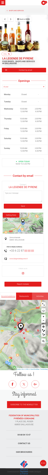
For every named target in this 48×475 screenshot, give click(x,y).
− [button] (43, 320)
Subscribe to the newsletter (24, 405)
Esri (23, 369)
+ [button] (43, 316)
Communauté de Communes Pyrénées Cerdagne (24, 472)
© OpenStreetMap (34, 369)
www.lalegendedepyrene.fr (18, 259)
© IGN (26, 369)
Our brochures (24, 452)
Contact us (24, 443)
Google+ (37, 385)
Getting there (11, 215)
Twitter (25, 385)
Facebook (14, 385)
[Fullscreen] (43, 304)
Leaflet (19, 369)
